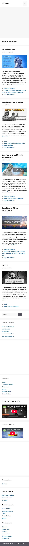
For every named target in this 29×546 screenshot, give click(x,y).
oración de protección (11, 253)
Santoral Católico (6, 391)
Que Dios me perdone (8, 336)
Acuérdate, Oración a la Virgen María (12, 156)
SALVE (5, 265)
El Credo (5, 3)
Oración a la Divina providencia (10, 209)
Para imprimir (5, 534)
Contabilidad (5, 538)
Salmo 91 (4, 484)
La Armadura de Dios (7, 333)
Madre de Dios (16, 90)
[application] (14, 411)
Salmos (4, 389)
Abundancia (7, 251)
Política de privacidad (8, 495)
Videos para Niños (7, 536)
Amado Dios (5, 331)
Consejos (4, 531)
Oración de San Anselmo (12, 102)
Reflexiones (5, 387)
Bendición (13, 251)
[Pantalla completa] (25, 417)
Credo (5, 141)
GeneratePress (22, 543)
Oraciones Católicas (9, 88)
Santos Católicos (6, 394)
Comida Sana (5, 529)
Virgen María (19, 92)
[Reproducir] (4, 417)
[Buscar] (20, 314)
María (13, 143)
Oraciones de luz (20, 143)
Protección (9, 92)
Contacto (4, 500)
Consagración (7, 90)
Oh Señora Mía (8, 49)
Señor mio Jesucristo (8, 326)
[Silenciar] (23, 417)
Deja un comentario (9, 94)
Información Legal (7, 497)
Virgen (14, 92)
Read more (21, 84)
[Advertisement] (14, 22)
